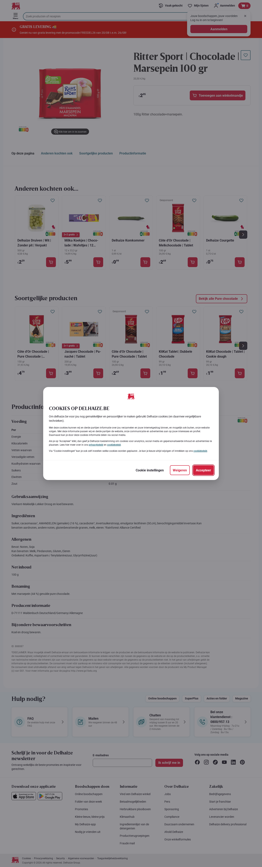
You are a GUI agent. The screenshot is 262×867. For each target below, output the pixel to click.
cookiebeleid (114, 444)
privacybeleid (96, 444)
